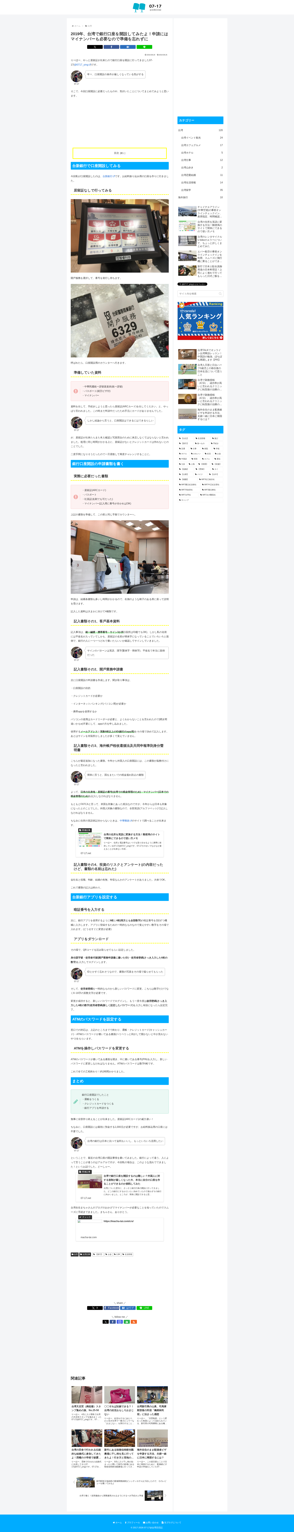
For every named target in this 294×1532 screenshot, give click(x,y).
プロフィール (133, 1522)
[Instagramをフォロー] (120, 1322)
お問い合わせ (152, 1522)
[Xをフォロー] (106, 1322)
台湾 (76, 1254)
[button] (220, 293)
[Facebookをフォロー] (113, 1322)
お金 (109, 1254)
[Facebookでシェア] (111, 47)
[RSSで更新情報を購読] (134, 1322)
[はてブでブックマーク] (128, 47)
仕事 (118, 1254)
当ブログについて (172, 1522)
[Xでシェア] (95, 47)
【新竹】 (99, 1254)
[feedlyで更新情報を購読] (127, 1322)
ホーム (118, 1522)
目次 (116, 153)
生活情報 (128, 1254)
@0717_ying (81, 64)
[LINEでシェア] (144, 47)
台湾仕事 (86, 1254)
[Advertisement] (120, 122)
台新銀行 (107, 176)
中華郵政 (125, 820)
